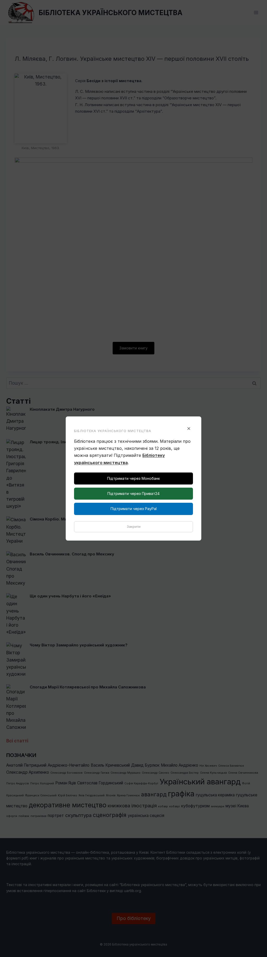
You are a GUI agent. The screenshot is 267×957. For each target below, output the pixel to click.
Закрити (134, 526)
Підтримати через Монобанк (133, 478)
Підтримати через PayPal (134, 508)
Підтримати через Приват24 (133, 493)
